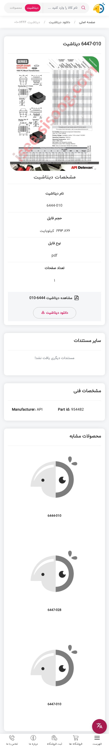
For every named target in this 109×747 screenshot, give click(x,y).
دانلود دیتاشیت (59, 22)
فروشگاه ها (75, 743)
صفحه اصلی (86, 22)
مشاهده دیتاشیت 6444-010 (51, 298)
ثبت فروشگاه (54, 743)
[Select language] (99, 726)
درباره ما (33, 743)
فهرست (97, 743)
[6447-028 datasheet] (54, 581)
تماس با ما (12, 743)
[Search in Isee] (83, 8)
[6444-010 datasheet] (54, 487)
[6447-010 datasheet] (54, 675)
